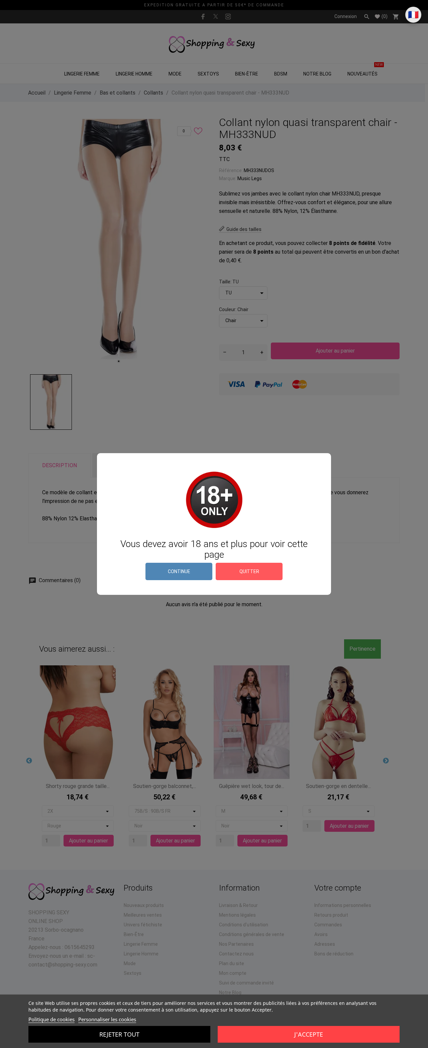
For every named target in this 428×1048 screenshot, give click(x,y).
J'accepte (308, 1034)
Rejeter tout (119, 1034)
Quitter (249, 571)
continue (179, 571)
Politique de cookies (51, 1019)
